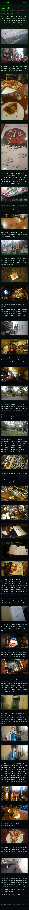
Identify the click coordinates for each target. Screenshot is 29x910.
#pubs (8, 13)
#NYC (5, 13)
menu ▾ (25, 2)
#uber (12, 13)
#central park (9, 12)
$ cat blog (5, 2)
